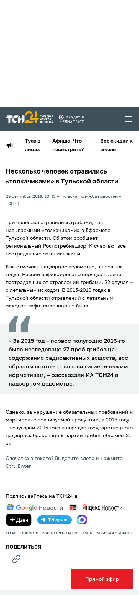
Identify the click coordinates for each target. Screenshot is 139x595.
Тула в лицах (32, 145)
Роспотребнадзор (61, 533)
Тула (87, 533)
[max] (82, 519)
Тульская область (113, 533)
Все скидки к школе (116, 145)
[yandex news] (95, 507)
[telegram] (54, 519)
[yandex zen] (19, 520)
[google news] (34, 508)
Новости (29, 533)
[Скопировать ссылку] (16, 559)
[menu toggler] (129, 119)
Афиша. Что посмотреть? (68, 145)
